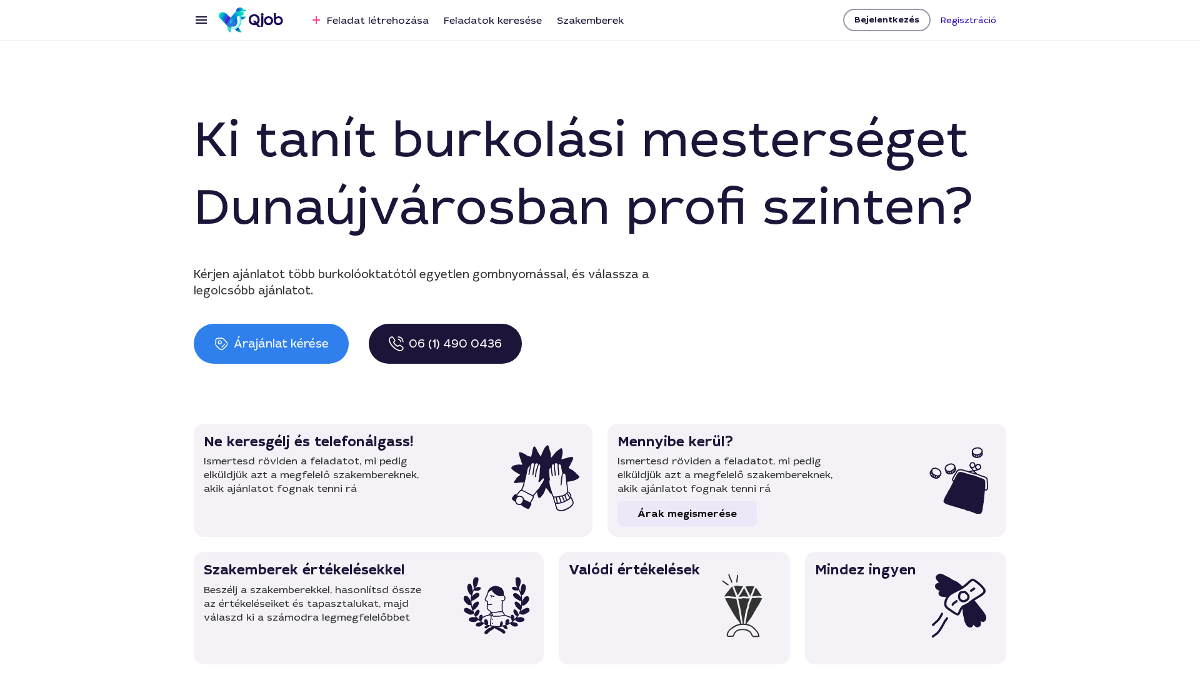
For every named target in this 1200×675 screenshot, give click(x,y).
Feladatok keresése (493, 20)
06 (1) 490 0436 (455, 343)
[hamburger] (201, 20)
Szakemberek (590, 20)
